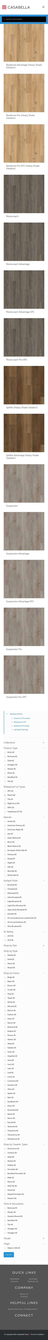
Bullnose (12, 756)
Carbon (12, 1015)
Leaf (10, 1073)
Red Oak (12, 871)
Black (11, 981)
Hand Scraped (15, 897)
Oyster (11, 1093)
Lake (11, 1068)
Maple (11, 863)
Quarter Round (15, 1216)
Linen (11, 1077)
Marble (12, 955)
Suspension (12, 505)
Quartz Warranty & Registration (22, 1309)
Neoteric (12, 1085)
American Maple (15, 830)
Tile (10, 781)
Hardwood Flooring (21, 726)
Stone (11, 963)
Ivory (11, 1064)
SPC (10, 791)
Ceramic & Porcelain (22, 718)
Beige (11, 977)
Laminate (33, 1279)
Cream (11, 990)
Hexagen (12, 1229)
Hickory (12, 854)
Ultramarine (14, 1135)
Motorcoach (12, 216)
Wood (11, 968)
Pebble (12, 1165)
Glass (11, 1044)
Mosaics (12, 1198)
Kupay (11, 859)
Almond (12, 1006)
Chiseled (12, 889)
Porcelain (13, 1169)
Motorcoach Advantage (18, 264)
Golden (12, 1048)
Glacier (12, 1039)
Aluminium (13, 1149)
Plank (11, 773)
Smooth (12, 914)
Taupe (11, 998)
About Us (24, 1294)
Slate (11, 1178)
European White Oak (17, 850)
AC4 (10, 940)
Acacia (11, 821)
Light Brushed (14, 901)
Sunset (12, 1122)
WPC (11, 808)
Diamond (12, 1027)
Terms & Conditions (37, 1334)
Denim (11, 1023)
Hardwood (14, 1279)
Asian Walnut (14, 838)
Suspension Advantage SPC (20, 601)
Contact (24, 1296)
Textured (12, 1127)
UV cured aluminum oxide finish (22, 918)
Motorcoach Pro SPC (16, 359)
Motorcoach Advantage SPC (20, 312)
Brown (12, 986)
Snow (11, 1106)
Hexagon (12, 765)
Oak (10, 867)
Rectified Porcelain (17, 1173)
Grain (11, 1052)
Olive (11, 1089)
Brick (11, 752)
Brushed (12, 885)
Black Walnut (14, 846)
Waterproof (33, 1281)
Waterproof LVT (20, 722)
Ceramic (12, 1153)
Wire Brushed (14, 926)
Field (11, 761)
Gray (11, 994)
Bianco (12, 1010)
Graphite (12, 1056)
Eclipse (12, 1031)
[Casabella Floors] (16, 7)
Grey (11, 1060)
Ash (10, 834)
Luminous (13, 1081)
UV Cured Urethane (17, 922)
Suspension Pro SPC (16, 697)
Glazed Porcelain (16, 1194)
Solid (11, 959)
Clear (11, 1019)
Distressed (13, 893)
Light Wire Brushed (17, 906)
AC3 (10, 936)
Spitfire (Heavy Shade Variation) (22, 407)
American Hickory (16, 825)
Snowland (13, 1110)
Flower (12, 1035)
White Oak (13, 875)
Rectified (12, 777)
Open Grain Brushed (17, 910)
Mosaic (12, 769)
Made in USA (14, 1248)
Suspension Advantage (17, 553)
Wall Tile (12, 1186)
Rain (11, 1097)
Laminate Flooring (21, 730)
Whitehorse (14, 1139)
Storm (11, 1118)
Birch (11, 842)
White (11, 1002)
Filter (8, 1254)
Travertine (13, 1131)
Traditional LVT (15, 812)
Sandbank (13, 1102)
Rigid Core (13, 803)
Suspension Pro (14, 649)
